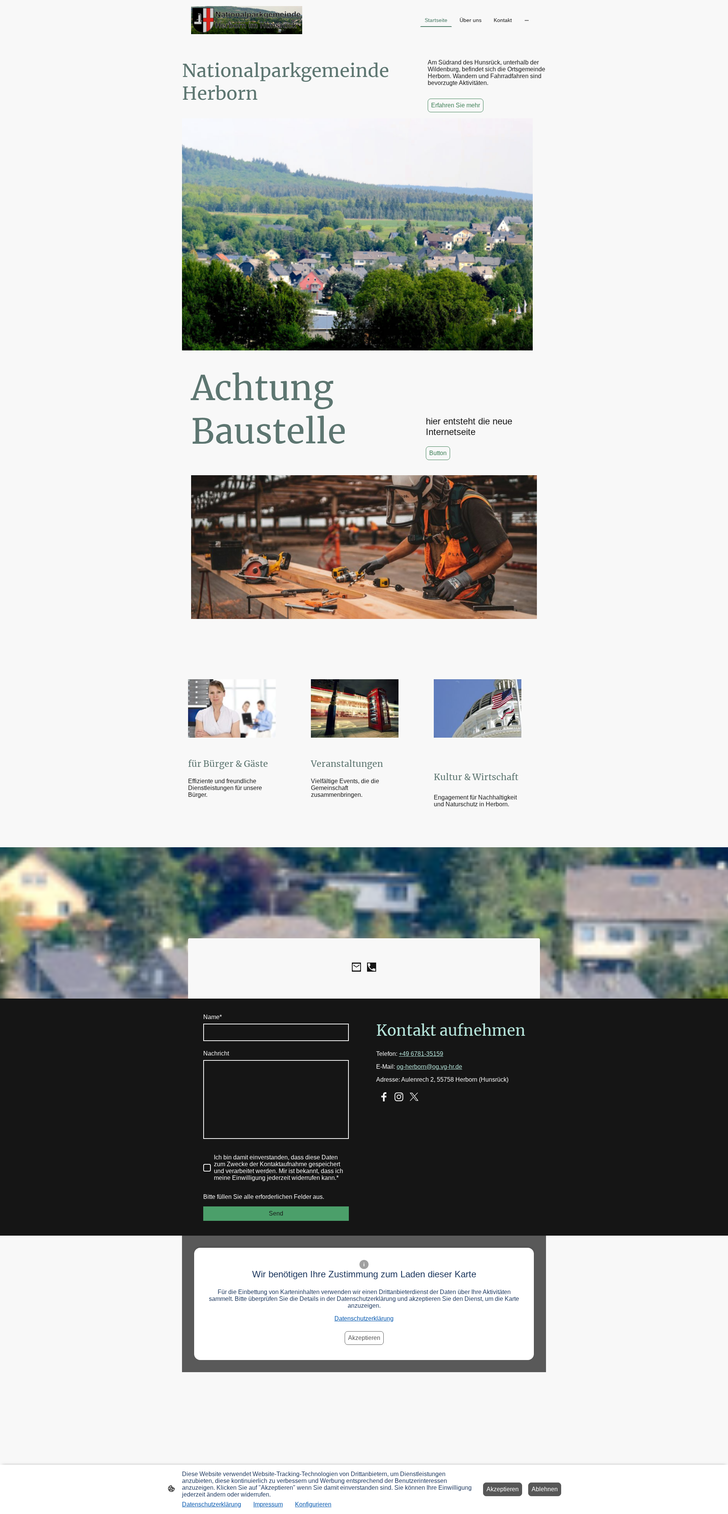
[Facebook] (383, 1096)
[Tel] (371, 967)
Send (276, 1213)
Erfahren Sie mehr (455, 105)
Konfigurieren (313, 1504)
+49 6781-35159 (421, 1054)
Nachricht (216, 1053)
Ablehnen (545, 1489)
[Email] (356, 967)
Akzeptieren (364, 1338)
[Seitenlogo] (246, 20)
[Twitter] (414, 1096)
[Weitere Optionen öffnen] (526, 20)
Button (438, 453)
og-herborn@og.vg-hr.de (429, 1066)
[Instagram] (398, 1096)
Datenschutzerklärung (364, 1318)
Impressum (268, 1504)
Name (212, 1017)
